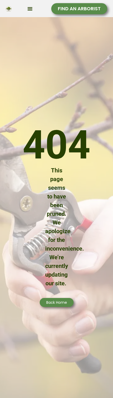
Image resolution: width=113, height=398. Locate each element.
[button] (30, 9)
